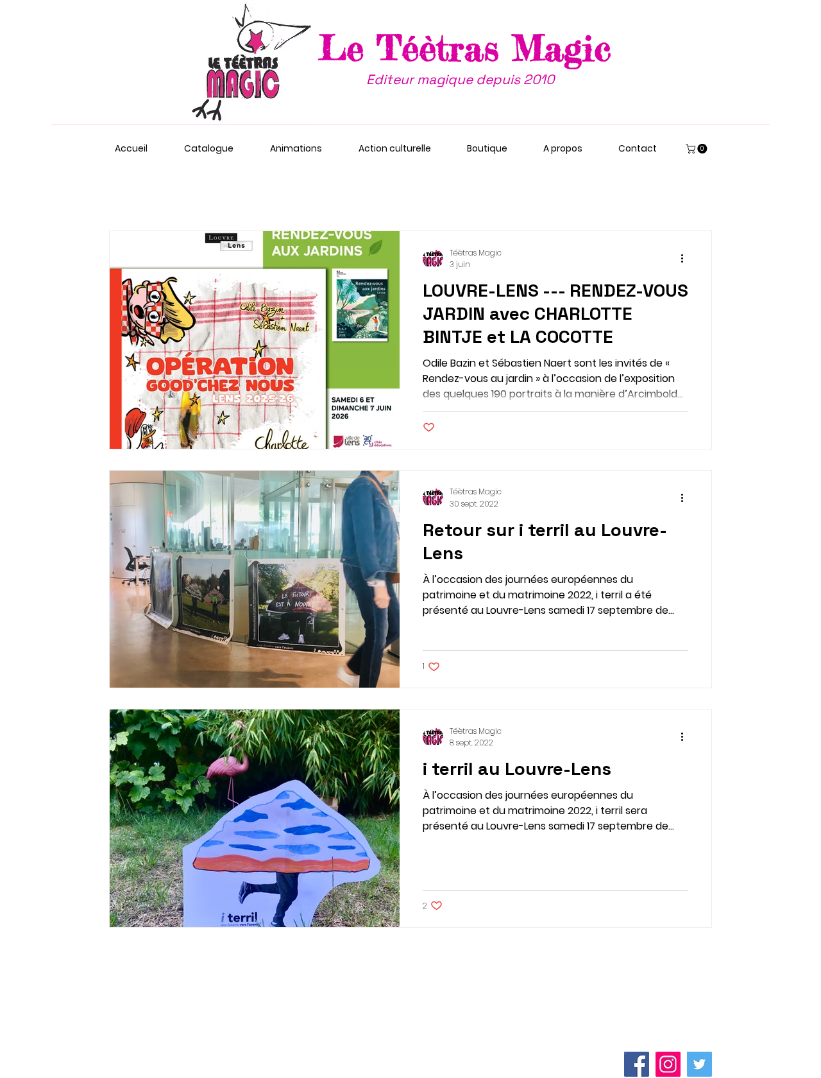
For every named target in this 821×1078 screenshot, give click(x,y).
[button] (697, 148)
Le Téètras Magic (465, 47)
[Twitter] (699, 1064)
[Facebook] (636, 1064)
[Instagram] (668, 1064)
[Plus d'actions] (686, 258)
